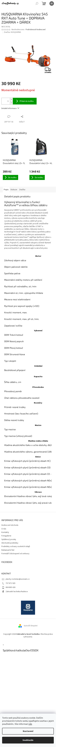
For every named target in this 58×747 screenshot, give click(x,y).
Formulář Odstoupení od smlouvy (15, 553)
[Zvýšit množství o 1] (11, 99)
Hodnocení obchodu (9, 525)
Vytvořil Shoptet (30, 625)
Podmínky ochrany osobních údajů (15, 546)
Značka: (12, 32)
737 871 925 (10, 583)
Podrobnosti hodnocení (35, 29)
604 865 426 (10, 587)
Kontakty (5, 532)
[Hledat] (37, 3)
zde (30, 724)
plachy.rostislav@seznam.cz (18, 579)
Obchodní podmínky (9, 543)
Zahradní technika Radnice (17, 591)
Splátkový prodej (8, 539)
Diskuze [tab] (14, 189)
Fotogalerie (6, 535)
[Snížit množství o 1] (11, 102)
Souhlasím (28, 740)
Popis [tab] (6, 189)
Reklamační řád (7, 550)
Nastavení (28, 731)
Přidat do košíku (27, 101)
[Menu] (51, 3)
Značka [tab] (22, 189)
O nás (3, 528)
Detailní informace (9, 108)
